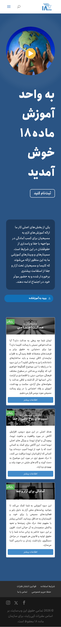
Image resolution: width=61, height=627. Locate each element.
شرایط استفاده (47, 586)
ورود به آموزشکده (37, 298)
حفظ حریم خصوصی (41, 592)
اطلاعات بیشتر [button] (30, 400)
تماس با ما (22, 592)
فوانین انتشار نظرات (26, 586)
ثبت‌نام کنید (42, 193)
